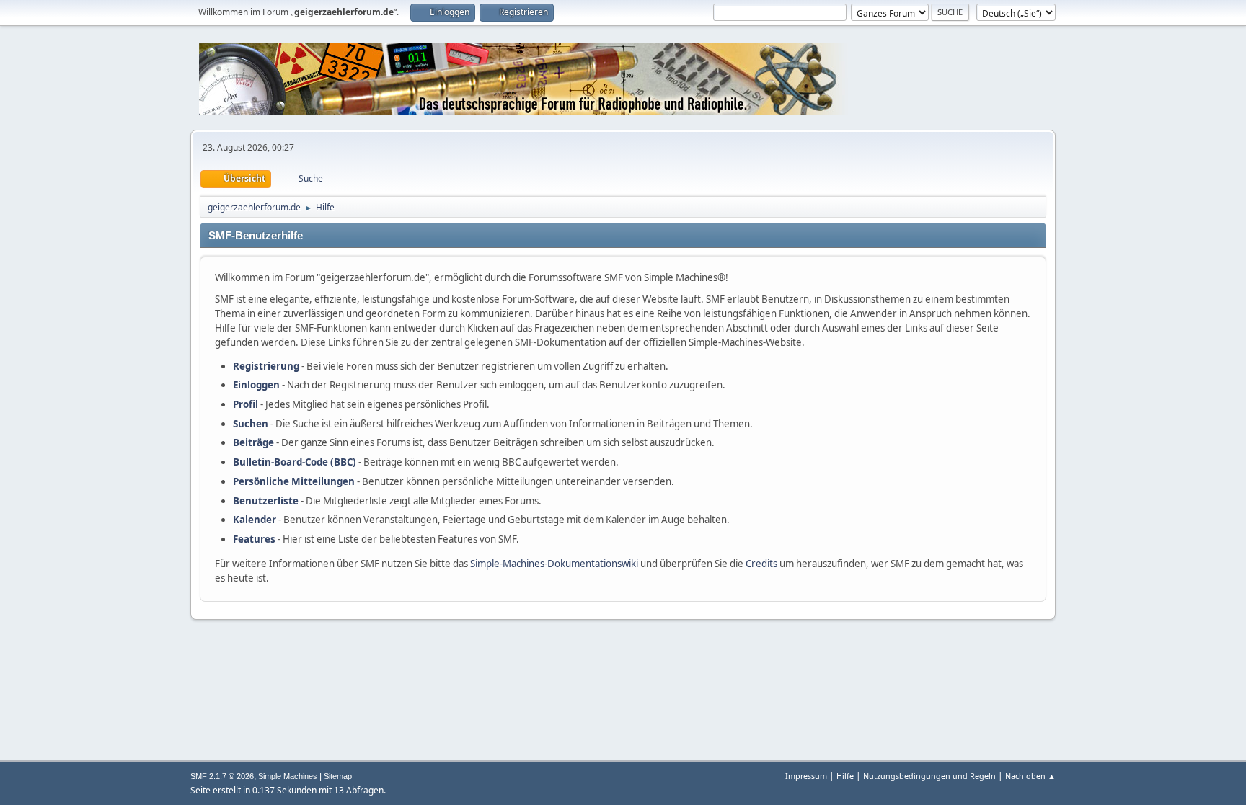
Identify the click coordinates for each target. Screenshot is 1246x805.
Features (254, 539)
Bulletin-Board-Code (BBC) (294, 461)
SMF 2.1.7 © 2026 (222, 776)
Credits (761, 563)
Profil (245, 404)
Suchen (250, 423)
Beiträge (253, 442)
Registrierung (266, 366)
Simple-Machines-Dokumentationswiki (554, 563)
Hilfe (845, 775)
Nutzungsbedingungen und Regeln (929, 775)
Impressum (806, 775)
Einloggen (256, 384)
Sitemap (338, 776)
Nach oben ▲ (1030, 775)
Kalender (254, 519)
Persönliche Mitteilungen (294, 481)
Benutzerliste (266, 500)
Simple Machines (287, 776)
